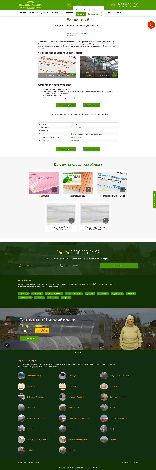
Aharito (136, 462)
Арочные (131, 294)
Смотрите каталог (29, 338)
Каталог (22, 13)
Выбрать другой (94, 14)
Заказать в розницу (66, 105)
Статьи (120, 13)
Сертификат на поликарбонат (78, 33)
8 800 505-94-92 (85, 252)
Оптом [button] (110, 13)
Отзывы (154, 197)
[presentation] (7, 345)
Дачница (45, 13)
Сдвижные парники (74, 294)
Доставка (123, 7)
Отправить (119, 265)
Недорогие (103, 294)
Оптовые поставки (91, 105)
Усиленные (33, 13)
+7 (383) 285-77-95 (128, 3)
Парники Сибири (33, 462)
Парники (66, 298)
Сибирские (37, 294)
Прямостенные (25, 298)
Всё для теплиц (69, 13)
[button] (75, 352)
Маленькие (53, 298)
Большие (40, 298)
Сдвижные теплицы (55, 294)
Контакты (134, 7)
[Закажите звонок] (151, 25)
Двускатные (117, 294)
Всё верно (81, 14)
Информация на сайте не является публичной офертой (78, 467)
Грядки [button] (56, 13)
